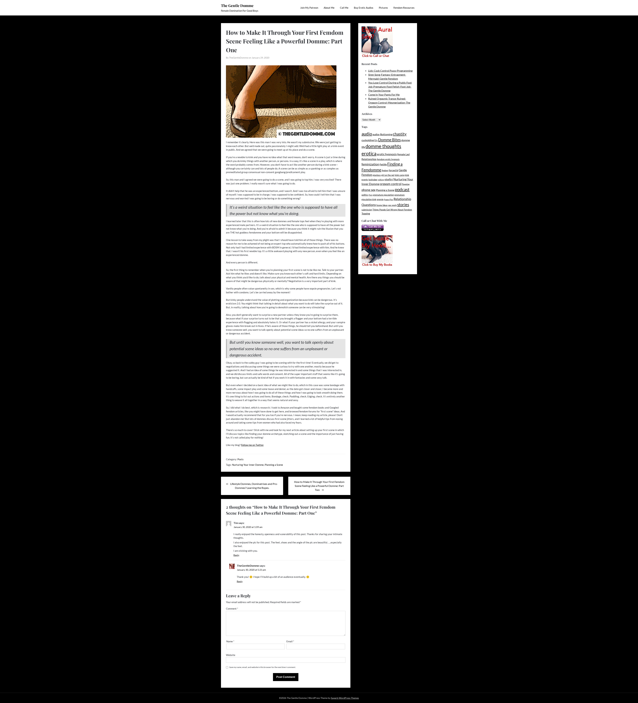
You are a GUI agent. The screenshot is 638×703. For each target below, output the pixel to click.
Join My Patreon (309, 7)
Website (230, 654)
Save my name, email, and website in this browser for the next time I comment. (262, 667)
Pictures (383, 7)
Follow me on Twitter (252, 444)
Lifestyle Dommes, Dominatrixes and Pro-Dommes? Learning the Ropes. (254, 485)
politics (365, 195)
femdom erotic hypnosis (388, 159)
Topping (366, 213)
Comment (232, 608)
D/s (376, 140)
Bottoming (386, 134)
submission (367, 209)
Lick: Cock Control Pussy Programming (390, 70)
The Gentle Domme (237, 5)
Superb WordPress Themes (345, 698)
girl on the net (387, 175)
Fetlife (383, 164)
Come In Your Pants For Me (384, 94)
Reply (236, 555)
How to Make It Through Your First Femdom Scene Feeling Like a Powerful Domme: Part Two (319, 485)
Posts (240, 459)
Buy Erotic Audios (363, 7)
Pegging (406, 184)
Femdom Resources (404, 7)
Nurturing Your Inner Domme (248, 464)
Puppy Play (388, 199)
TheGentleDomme (248, 565)
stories (403, 204)
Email (290, 641)
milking (381, 180)
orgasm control (390, 184)
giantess (377, 175)
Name (230, 641)
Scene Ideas (382, 205)
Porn (370, 195)
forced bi (393, 170)
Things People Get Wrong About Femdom (392, 209)
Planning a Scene (274, 464)
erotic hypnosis (387, 154)
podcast (402, 189)
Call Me (344, 7)
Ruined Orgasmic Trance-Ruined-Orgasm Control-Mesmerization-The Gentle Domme (389, 102)
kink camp (400, 175)
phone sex (368, 190)
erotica (369, 153)
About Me (329, 7)
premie (380, 199)
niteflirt (388, 179)
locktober (373, 179)
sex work (392, 205)
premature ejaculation (383, 195)
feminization (370, 164)
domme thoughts (383, 146)
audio (367, 133)
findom (385, 170)
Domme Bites (389, 139)
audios (376, 134)
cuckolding (368, 140)
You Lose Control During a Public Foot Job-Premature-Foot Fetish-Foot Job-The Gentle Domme (390, 86)
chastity (400, 134)
